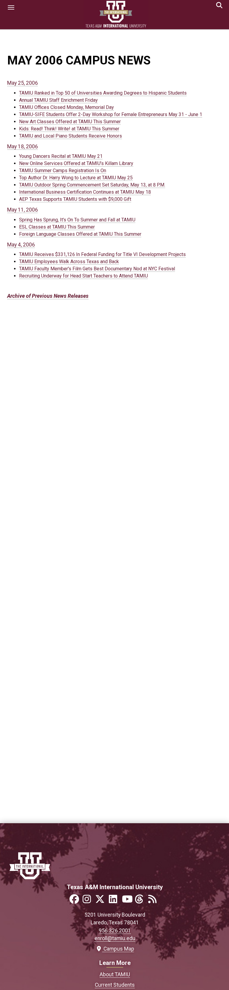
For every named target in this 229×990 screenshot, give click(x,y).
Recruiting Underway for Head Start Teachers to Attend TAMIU (83, 276)
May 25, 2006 (22, 83)
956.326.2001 (115, 931)
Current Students (115, 985)
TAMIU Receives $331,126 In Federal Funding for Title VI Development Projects (102, 254)
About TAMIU (115, 974)
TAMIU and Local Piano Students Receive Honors (70, 136)
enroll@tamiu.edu (115, 938)
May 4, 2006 (21, 245)
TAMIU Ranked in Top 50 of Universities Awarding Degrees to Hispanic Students (103, 93)
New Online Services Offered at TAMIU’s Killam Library (76, 163)
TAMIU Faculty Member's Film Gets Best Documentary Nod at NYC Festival (97, 269)
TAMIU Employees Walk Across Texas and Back (69, 261)
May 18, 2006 (22, 146)
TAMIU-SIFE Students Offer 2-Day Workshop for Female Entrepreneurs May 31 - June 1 (110, 114)
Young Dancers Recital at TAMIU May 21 (61, 156)
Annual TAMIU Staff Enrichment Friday (58, 100)
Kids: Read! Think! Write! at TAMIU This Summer (69, 129)
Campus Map (117, 949)
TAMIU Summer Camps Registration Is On (62, 170)
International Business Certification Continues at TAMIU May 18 (85, 192)
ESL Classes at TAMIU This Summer (57, 227)
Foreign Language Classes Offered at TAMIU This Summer (80, 234)
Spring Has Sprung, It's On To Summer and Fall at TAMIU (77, 220)
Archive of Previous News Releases (48, 296)
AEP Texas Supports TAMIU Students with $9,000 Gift (75, 199)
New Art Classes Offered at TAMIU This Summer (70, 121)
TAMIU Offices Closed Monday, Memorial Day (66, 107)
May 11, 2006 (22, 210)
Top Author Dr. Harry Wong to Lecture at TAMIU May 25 (76, 178)
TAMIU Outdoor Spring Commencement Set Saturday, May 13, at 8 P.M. (92, 185)
